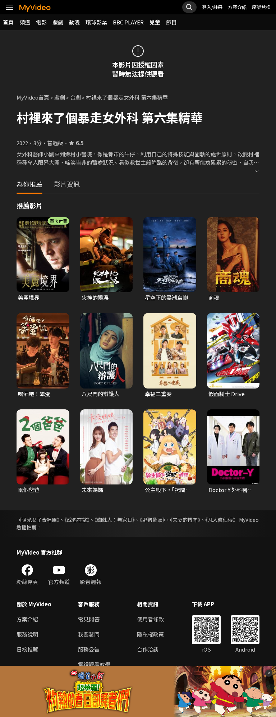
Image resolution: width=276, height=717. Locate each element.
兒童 (155, 22)
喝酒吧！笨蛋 (34, 393)
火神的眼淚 (95, 297)
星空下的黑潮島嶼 (166, 297)
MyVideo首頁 (33, 97)
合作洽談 (147, 649)
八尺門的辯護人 (100, 393)
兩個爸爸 (29, 489)
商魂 (213, 297)
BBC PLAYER (128, 22)
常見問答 (89, 619)
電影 (41, 22)
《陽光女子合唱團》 (38, 519)
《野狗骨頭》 (152, 519)
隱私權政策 (150, 634)
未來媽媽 (92, 489)
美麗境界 (29, 297)
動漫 (74, 22)
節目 (171, 22)
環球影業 (96, 22)
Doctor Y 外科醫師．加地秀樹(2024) (228, 490)
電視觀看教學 (94, 664)
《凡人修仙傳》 (221, 519)
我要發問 (89, 634)
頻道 (24, 22)
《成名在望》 (76, 519)
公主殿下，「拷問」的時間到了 (168, 490)
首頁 (8, 22)
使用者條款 (150, 619)
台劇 (75, 97)
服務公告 (89, 649)
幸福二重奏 (158, 393)
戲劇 (57, 22)
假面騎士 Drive (226, 393)
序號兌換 (261, 7)
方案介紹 (237, 7)
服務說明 (27, 634)
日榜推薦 (27, 649)
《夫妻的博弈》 (185, 519)
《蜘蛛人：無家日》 (115, 519)
